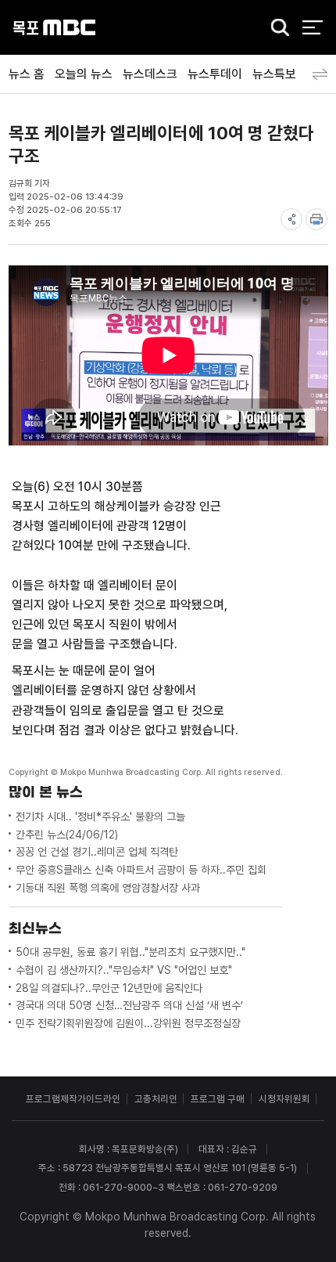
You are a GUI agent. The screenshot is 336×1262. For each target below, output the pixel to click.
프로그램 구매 (218, 1099)
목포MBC (54, 28)
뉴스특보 (274, 74)
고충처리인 (155, 1099)
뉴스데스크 (150, 74)
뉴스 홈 (27, 74)
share (291, 219)
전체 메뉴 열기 (312, 28)
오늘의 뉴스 (84, 74)
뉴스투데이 (215, 74)
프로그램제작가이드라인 (73, 1099)
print (316, 219)
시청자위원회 (284, 1099)
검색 (276, 28)
